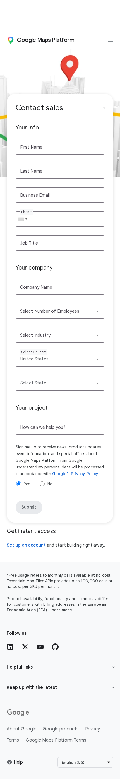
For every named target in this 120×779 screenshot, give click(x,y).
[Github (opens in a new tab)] (55, 646)
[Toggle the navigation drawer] (110, 40)
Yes (27, 483)
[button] (60, 687)
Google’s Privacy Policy (75, 473)
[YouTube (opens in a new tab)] (40, 646)
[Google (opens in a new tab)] (60, 713)
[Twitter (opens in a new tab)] (25, 646)
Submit (29, 507)
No (49, 483)
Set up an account (26, 545)
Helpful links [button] (20, 667)
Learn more (60, 609)
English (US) (73, 762)
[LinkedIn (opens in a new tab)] (10, 646)
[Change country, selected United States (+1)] (22, 219)
